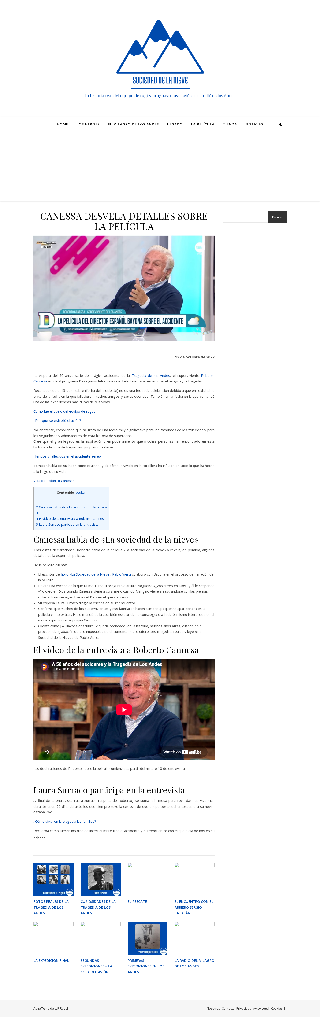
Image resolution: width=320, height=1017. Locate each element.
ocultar (81, 492)
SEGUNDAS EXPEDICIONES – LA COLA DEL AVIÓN (96, 966)
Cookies (277, 1008)
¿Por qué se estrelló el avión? (57, 420)
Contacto (228, 1008)
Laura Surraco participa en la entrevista (67, 524)
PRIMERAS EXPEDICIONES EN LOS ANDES (146, 966)
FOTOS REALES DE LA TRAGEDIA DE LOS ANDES (51, 907)
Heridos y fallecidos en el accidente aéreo (67, 456)
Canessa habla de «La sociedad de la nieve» (71, 507)
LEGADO (175, 124)
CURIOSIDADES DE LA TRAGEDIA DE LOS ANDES (98, 907)
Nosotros (213, 1008)
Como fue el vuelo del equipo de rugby (64, 411)
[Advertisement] (160, 166)
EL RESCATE (137, 901)
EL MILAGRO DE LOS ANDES (133, 124)
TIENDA (230, 124)
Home (62, 124)
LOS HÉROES (88, 124)
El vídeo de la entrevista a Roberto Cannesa (71, 518)
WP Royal (61, 1008)
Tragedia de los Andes (151, 375)
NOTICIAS (254, 124)
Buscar (277, 217)
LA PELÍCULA (203, 124)
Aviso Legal (261, 1008)
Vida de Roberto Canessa (53, 480)
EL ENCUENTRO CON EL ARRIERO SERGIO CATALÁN (194, 907)
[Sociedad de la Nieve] (160, 54)
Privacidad (243, 1008)
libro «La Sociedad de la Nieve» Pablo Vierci (96, 574)
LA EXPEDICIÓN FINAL (51, 960)
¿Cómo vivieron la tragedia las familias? (64, 821)
